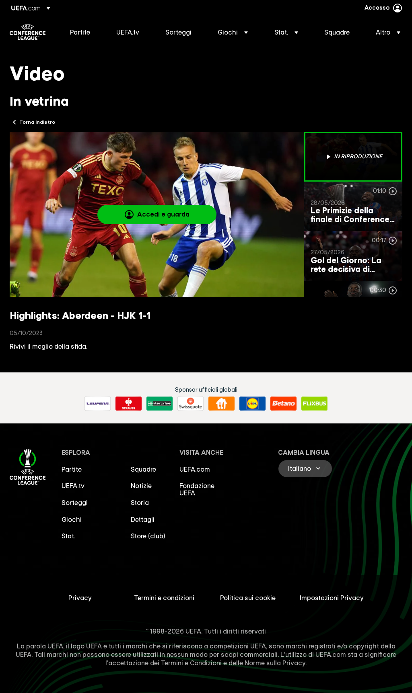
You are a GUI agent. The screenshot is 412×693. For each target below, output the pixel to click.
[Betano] (283, 404)
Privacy (80, 597)
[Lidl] (252, 404)
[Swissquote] (190, 404)
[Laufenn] (97, 404)
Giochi (72, 519)
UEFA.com (194, 469)
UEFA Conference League (27, 32)
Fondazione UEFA (196, 489)
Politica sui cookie (248, 597)
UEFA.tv (73, 485)
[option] (353, 157)
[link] (80, 32)
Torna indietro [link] (37, 122)
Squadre (143, 469)
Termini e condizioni (164, 597)
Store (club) (148, 536)
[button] (232, 32)
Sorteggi (75, 502)
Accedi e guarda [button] (163, 214)
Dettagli (142, 519)
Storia (140, 502)
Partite (72, 469)
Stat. (68, 536)
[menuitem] (83, 32)
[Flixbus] (314, 404)
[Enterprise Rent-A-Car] (159, 404)
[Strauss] (128, 404)
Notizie (141, 485)
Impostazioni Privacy (332, 597)
